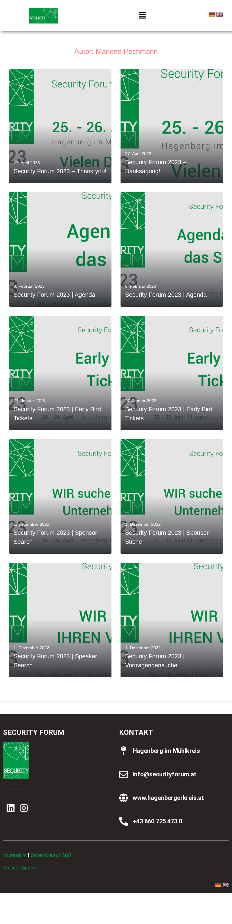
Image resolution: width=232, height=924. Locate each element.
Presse (10, 868)
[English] (219, 14)
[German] (212, 14)
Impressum (15, 855)
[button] (143, 15)
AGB (66, 855)
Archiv (28, 868)
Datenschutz (44, 855)
